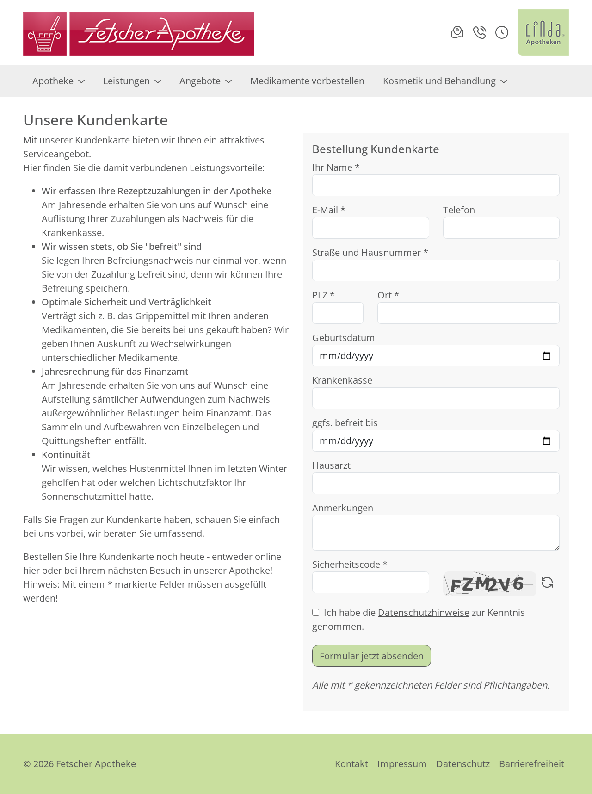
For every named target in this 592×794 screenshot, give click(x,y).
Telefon (459, 210)
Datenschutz (463, 763)
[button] (501, 32)
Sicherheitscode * (350, 564)
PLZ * (323, 295)
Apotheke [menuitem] (53, 80)
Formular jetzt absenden (372, 656)
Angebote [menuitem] (200, 80)
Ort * (388, 295)
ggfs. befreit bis (345, 422)
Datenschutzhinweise (423, 612)
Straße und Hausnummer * (370, 252)
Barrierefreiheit (531, 763)
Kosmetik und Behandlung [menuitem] (439, 80)
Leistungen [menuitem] (126, 80)
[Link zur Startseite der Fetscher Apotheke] (138, 32)
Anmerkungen (342, 508)
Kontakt (351, 763)
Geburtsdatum (343, 337)
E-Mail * (328, 210)
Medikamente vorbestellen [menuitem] (307, 80)
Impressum (402, 763)
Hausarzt (331, 465)
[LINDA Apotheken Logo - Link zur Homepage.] (543, 32)
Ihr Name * (336, 167)
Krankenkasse (342, 380)
